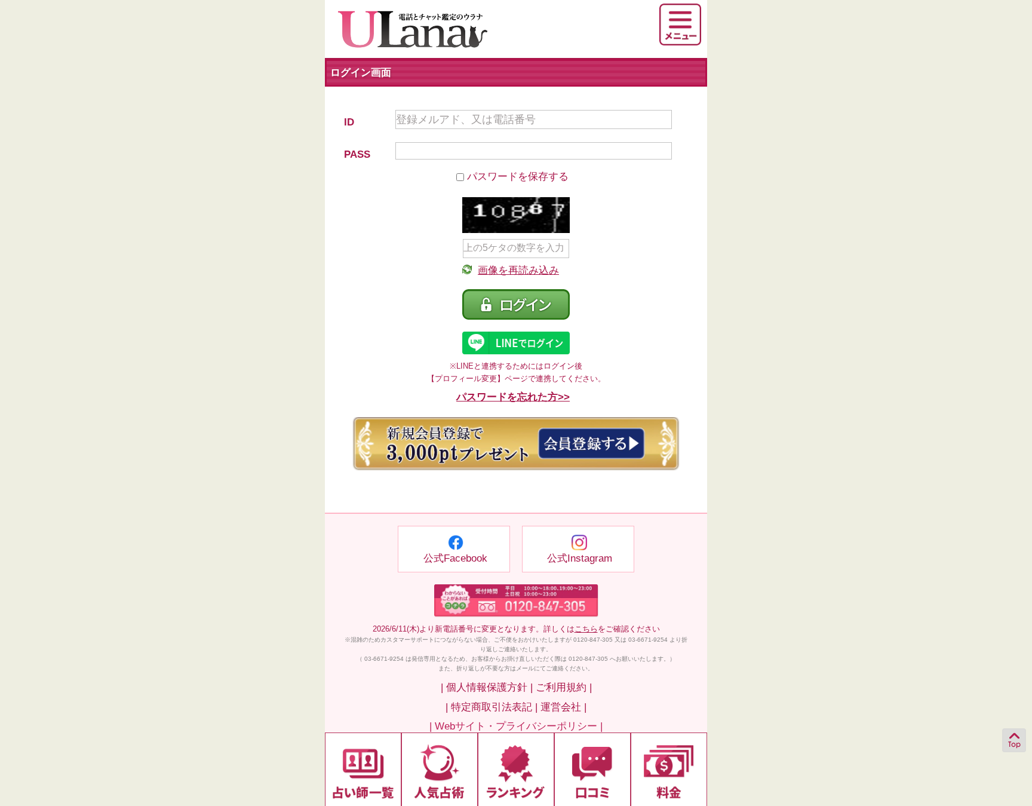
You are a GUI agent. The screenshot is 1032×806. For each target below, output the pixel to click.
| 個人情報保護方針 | (487, 687)
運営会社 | (563, 707)
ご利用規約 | (564, 687)
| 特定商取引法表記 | (492, 707)
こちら (586, 628)
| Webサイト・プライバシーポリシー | (516, 726)
